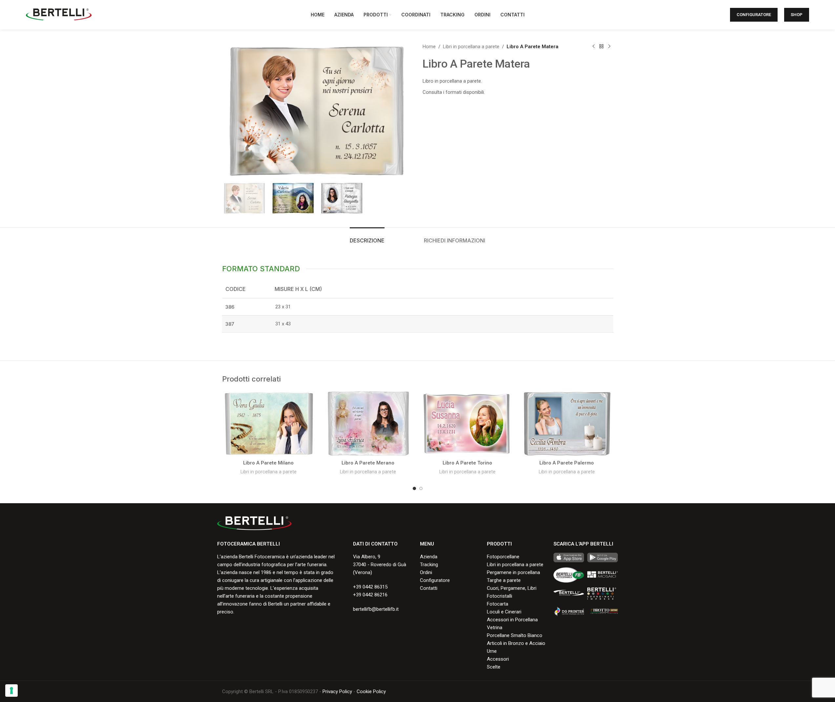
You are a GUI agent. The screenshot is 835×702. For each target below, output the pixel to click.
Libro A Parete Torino (467, 463)
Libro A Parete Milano (268, 463)
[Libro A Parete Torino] (467, 423)
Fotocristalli (499, 596)
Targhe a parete (504, 580)
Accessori (498, 659)
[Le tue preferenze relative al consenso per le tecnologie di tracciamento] (11, 690)
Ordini (426, 572)
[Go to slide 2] (421, 488)
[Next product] (609, 47)
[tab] (367, 237)
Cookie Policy (371, 691)
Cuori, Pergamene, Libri (511, 588)
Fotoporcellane (503, 557)
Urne (492, 651)
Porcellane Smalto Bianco (514, 635)
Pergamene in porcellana (513, 572)
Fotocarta (497, 604)
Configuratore (754, 14)
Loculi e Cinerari (504, 612)
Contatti (428, 588)
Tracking (429, 565)
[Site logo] (59, 14)
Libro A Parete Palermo (566, 463)
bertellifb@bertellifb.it (376, 609)
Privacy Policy (337, 691)
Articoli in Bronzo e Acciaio (516, 643)
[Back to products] (601, 47)
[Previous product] (593, 47)
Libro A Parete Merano (368, 463)
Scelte (493, 667)
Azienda (428, 557)
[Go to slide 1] (414, 488)
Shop (797, 14)
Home (429, 47)
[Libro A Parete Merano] (368, 423)
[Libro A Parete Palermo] (566, 423)
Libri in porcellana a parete (471, 47)
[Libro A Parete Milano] (268, 423)
